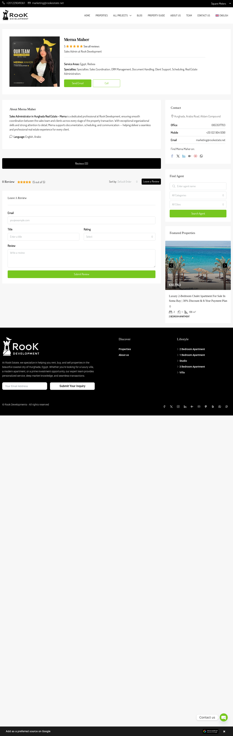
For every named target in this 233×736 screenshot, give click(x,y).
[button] (116, 731)
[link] (198, 265)
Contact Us (203, 15)
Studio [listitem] (183, 360)
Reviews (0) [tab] (81, 163)
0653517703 (218, 125)
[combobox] (127, 182)
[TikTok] (227, 406)
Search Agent (198, 213)
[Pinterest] (207, 406)
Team (189, 15)
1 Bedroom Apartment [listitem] (192, 355)
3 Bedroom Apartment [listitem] (192, 366)
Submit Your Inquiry (72, 386)
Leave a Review (151, 181)
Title (10, 229)
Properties (102, 15)
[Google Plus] (190, 156)
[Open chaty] (224, 717)
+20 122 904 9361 (215, 132)
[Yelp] (214, 406)
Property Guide (156, 15)
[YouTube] (196, 156)
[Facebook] (173, 156)
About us (175, 15)
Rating (87, 229)
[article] (198, 282)
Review (11, 245)
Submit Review (81, 274)
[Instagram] (179, 406)
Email (11, 213)
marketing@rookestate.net (210, 140)
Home (87, 15)
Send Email (78, 83)
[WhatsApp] (202, 156)
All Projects (120, 15)
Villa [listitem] (182, 372)
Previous (171, 265)
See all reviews (91, 46)
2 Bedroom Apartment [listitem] (192, 349)
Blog (139, 15)
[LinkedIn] (184, 156)
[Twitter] (179, 156)
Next (225, 265)
